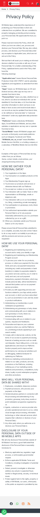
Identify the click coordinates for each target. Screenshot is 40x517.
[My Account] (32, 3)
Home (4, 9)
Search (28, 3)
